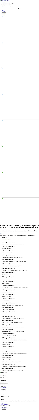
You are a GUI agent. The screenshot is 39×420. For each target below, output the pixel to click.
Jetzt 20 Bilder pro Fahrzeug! (6, 239)
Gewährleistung (4, 407)
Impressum (4, 409)
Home (3, 10)
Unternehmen (4, 12)
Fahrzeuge (3, 11)
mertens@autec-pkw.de (4, 383)
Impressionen (4, 13)
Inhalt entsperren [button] (3, 403)
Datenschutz (4, 408)
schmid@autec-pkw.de (3, 387)
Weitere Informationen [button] (4, 404)
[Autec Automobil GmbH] (4, 0)
